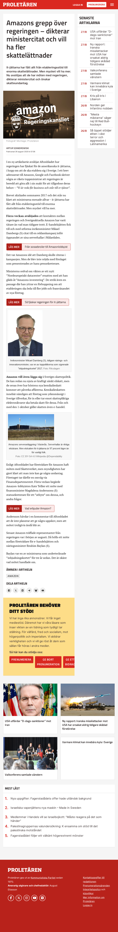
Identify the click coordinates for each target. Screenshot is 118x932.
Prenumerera (96, 4)
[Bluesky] (36, 590)
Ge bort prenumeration (48, 661)
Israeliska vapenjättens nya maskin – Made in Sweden (46, 807)
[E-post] (42, 590)
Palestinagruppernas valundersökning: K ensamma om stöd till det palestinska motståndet (54, 828)
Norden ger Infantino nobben (101, 107)
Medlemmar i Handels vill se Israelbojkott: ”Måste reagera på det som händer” (56, 818)
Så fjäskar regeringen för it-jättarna (45, 302)
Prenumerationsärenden (96, 885)
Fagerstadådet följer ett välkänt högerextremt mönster (47, 835)
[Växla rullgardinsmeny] (112, 4)
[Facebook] (9, 590)
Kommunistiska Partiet (43, 877)
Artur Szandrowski (17, 148)
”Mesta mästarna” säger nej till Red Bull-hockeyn (100, 119)
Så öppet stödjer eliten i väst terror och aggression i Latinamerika (101, 137)
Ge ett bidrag (70, 661)
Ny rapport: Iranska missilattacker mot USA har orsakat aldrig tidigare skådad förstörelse (100, 54)
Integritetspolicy (92, 889)
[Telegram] (29, 590)
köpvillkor (88, 893)
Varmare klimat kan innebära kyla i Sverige (101, 87)
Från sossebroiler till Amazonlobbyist (46, 247)
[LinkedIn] (22, 590)
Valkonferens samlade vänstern (98, 74)
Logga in (78, 5)
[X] (15, 590)
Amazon (13, 576)
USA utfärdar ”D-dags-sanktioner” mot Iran (101, 35)
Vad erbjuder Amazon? (38, 508)
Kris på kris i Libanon (98, 97)
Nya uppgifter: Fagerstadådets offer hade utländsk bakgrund (51, 798)
